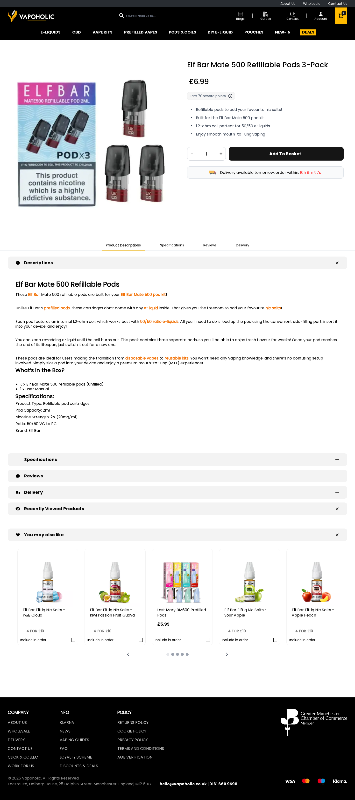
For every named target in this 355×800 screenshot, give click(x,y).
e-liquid (151, 308)
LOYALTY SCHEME (76, 757)
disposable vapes (141, 358)
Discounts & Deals (79, 766)
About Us (287, 3)
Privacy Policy (132, 740)
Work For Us (21, 766)
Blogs (240, 19)
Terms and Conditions (140, 748)
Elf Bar (34, 294)
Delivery (16, 740)
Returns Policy (133, 722)
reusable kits (176, 358)
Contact (292, 19)
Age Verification (134, 757)
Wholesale (311, 3)
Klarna (67, 722)
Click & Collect (24, 757)
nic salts (273, 308)
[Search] (122, 15)
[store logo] (31, 15)
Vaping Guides (74, 740)
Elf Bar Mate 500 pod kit (143, 294)
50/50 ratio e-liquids (159, 321)
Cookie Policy (131, 731)
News (65, 731)
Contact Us (337, 3)
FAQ (64, 748)
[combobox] (167, 16)
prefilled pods (57, 308)
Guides (265, 19)
